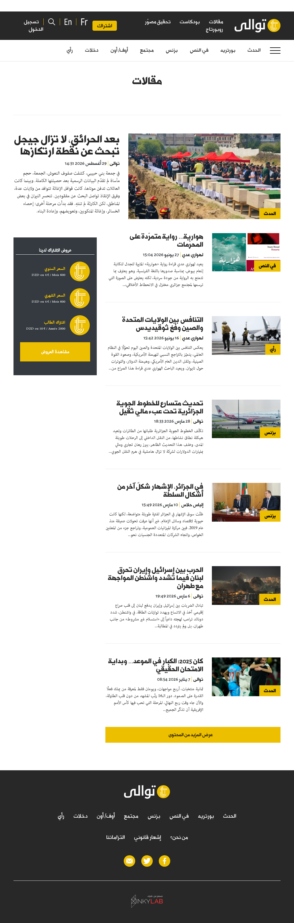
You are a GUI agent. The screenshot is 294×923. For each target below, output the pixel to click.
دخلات (91, 50)
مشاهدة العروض (55, 351)
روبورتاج (214, 29)
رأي (70, 50)
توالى (115, 163)
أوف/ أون (119, 50)
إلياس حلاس (192, 504)
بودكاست (190, 21)
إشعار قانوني (147, 837)
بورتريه (227, 50)
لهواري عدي (192, 254)
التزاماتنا (115, 837)
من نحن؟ (179, 837)
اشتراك (104, 25)
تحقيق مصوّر (158, 21)
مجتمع (147, 50)
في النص (199, 50)
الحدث (254, 50)
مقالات (216, 21)
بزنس (172, 50)
